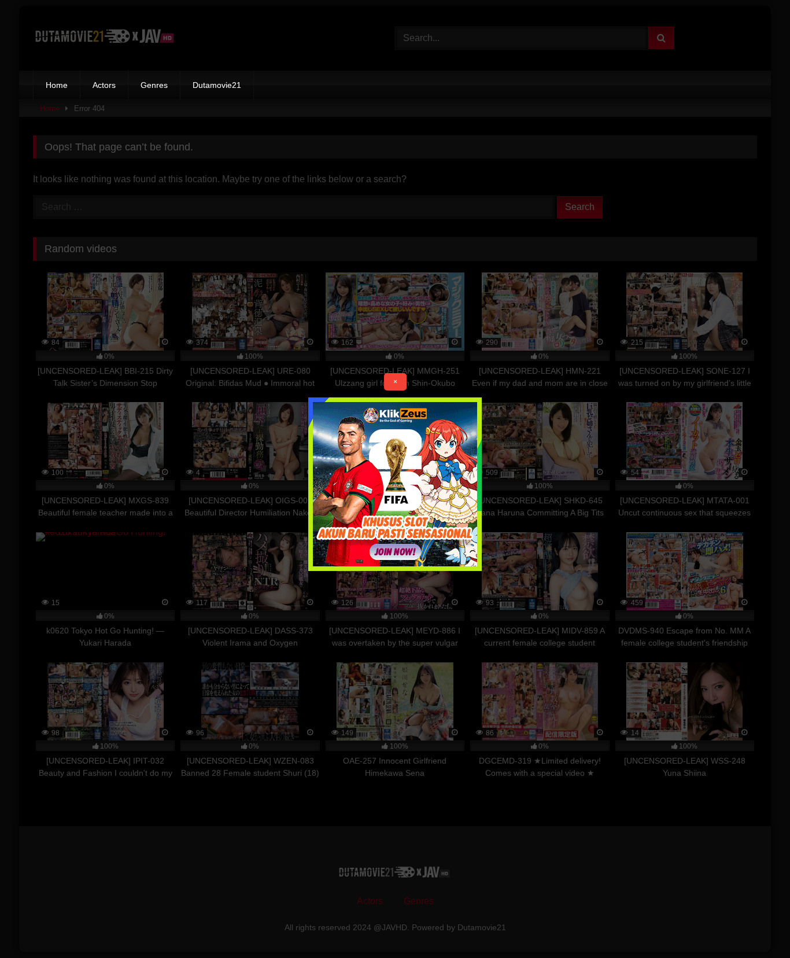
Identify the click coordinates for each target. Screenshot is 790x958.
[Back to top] (754, 923)
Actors (104, 85)
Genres (154, 85)
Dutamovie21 (217, 85)
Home (57, 85)
